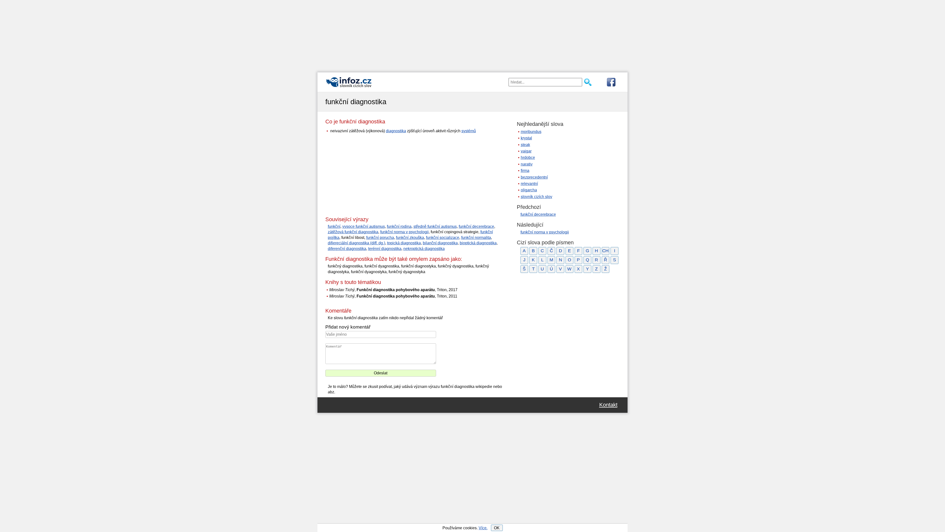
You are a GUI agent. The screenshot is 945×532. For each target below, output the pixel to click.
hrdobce (528, 157)
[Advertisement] (472, 34)
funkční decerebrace (476, 226)
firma (525, 170)
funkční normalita (476, 237)
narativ (527, 164)
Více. (483, 528)
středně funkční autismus (435, 226)
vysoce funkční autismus (363, 226)
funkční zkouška (410, 237)
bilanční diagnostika (440, 243)
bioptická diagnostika (478, 243)
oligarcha (529, 190)
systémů (468, 131)
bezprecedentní (534, 177)
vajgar (526, 151)
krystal (526, 138)
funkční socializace (442, 237)
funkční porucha (380, 237)
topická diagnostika (404, 243)
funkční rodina (399, 226)
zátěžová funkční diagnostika (353, 232)
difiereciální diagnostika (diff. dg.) (356, 243)
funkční (334, 226)
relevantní (529, 184)
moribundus (531, 132)
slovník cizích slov (536, 197)
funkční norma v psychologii (404, 232)
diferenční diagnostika (347, 249)
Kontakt (608, 405)
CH (605, 250)
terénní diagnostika (384, 249)
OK (497, 528)
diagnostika (396, 131)
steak (525, 145)
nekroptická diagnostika (424, 249)
